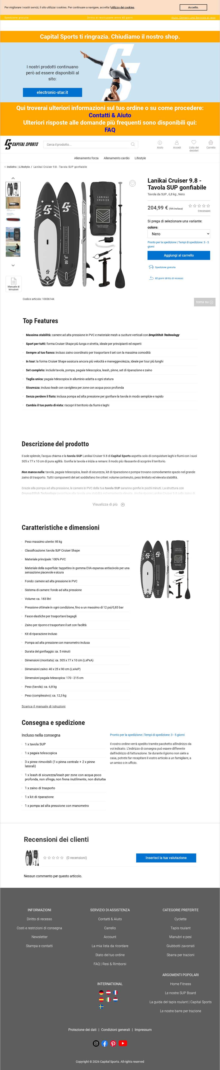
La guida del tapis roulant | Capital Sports (181, 1002)
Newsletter (39, 937)
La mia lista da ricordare (110, 946)
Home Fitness (180, 984)
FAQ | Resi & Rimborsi (110, 964)
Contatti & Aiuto (110, 115)
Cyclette (180, 919)
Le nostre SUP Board (180, 993)
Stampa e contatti (39, 946)
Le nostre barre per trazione (180, 1011)
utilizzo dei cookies (122, 7)
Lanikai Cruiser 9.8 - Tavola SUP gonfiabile (60, 166)
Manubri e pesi (180, 937)
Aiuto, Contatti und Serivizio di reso (193, 17)
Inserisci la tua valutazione (166, 858)
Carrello (110, 928)
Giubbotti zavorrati (181, 946)
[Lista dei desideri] (194, 143)
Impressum (143, 1030)
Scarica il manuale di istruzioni (44, 706)
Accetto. (193, 7)
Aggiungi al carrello (179, 255)
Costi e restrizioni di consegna (39, 928)
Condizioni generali (115, 1030)
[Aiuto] (160, 143)
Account (110, 937)
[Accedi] (177, 142)
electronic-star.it (52, 92)
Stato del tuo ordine (110, 955)
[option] (13, 189)
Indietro (12, 166)
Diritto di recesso (39, 919)
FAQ (110, 129)
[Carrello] (211, 143)
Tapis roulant (181, 928)
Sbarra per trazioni (180, 955)
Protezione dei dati (82, 1030)
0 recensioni (204, 210)
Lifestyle (24, 166)
